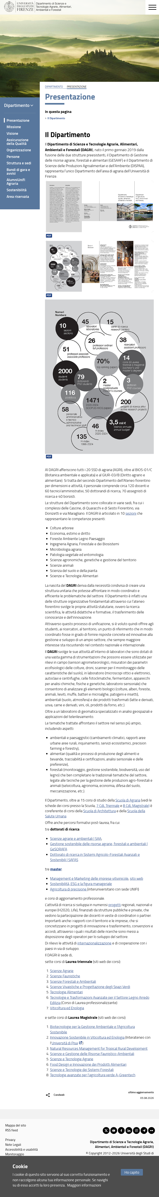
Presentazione (18, 120)
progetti (114, 904)
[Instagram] (136, 1130)
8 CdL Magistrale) (136, 805)
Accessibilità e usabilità (21, 1149)
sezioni (130, 513)
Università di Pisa (65, 1043)
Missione (14, 126)
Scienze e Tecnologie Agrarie (71, 1058)
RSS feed (11, 1130)
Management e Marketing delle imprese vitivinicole (89, 878)
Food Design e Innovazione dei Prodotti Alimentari (88, 1064)
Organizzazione (19, 149)
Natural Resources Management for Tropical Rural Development (99, 1048)
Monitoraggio (14, 1154)
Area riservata (18, 196)
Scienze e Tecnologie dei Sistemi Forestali (82, 1069)
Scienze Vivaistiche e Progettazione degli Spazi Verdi (90, 986)
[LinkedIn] (128, 1130)
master (56, 869)
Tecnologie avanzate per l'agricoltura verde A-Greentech (92, 1074)
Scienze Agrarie (61, 970)
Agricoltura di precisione (68, 889)
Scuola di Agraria (127, 800)
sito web (136, 878)
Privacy (10, 1139)
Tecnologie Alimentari (66, 991)
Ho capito (131, 1172)
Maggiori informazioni (84, 1185)
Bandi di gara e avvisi (18, 171)
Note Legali (13, 1144)
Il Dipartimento (56, 118)
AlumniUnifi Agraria (16, 181)
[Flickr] (151, 1130)
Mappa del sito (15, 1125)
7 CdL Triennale (107, 805)
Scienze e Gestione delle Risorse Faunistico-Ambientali (92, 1053)
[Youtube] (113, 1130)
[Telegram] (144, 1130)
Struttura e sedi (19, 163)
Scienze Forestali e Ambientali (73, 981)
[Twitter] (106, 1130)
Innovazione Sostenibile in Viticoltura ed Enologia (87, 1037)
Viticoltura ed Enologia (67, 1007)
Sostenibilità (17, 189)
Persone (13, 156)
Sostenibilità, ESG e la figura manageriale (81, 883)
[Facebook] (121, 1130)
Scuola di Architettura (99, 810)
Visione (12, 133)
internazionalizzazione (94, 943)
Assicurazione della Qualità (18, 141)
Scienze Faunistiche (65, 976)
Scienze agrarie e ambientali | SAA (75, 838)
